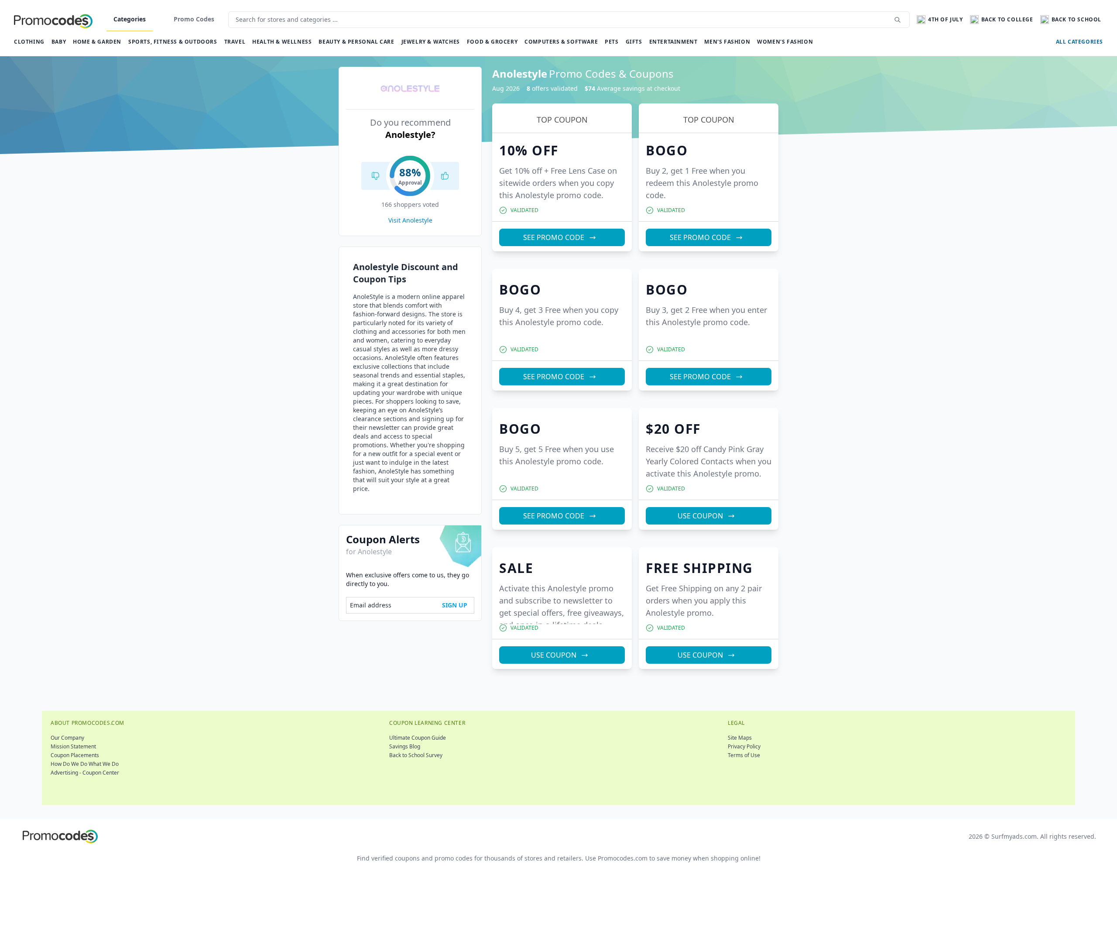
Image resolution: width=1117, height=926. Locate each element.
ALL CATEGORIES (1079, 41)
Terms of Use (744, 755)
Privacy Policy (744, 746)
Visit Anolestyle (410, 220)
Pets (611, 41)
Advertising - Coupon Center (85, 772)
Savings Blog (404, 746)
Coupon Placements (75, 755)
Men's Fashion (727, 41)
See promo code (553, 237)
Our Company (67, 737)
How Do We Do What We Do (85, 764)
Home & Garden (97, 41)
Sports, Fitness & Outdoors (172, 41)
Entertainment (673, 41)
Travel (235, 41)
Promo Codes (194, 19)
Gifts (634, 41)
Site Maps (740, 737)
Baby (58, 41)
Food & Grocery (492, 41)
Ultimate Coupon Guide (417, 737)
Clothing (29, 41)
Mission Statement (73, 746)
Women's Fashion (785, 41)
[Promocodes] (53, 19)
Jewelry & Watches (430, 41)
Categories (129, 19)
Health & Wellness (282, 41)
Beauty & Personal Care (356, 41)
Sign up (454, 605)
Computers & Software (561, 41)
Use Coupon (700, 516)
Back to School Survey (415, 755)
